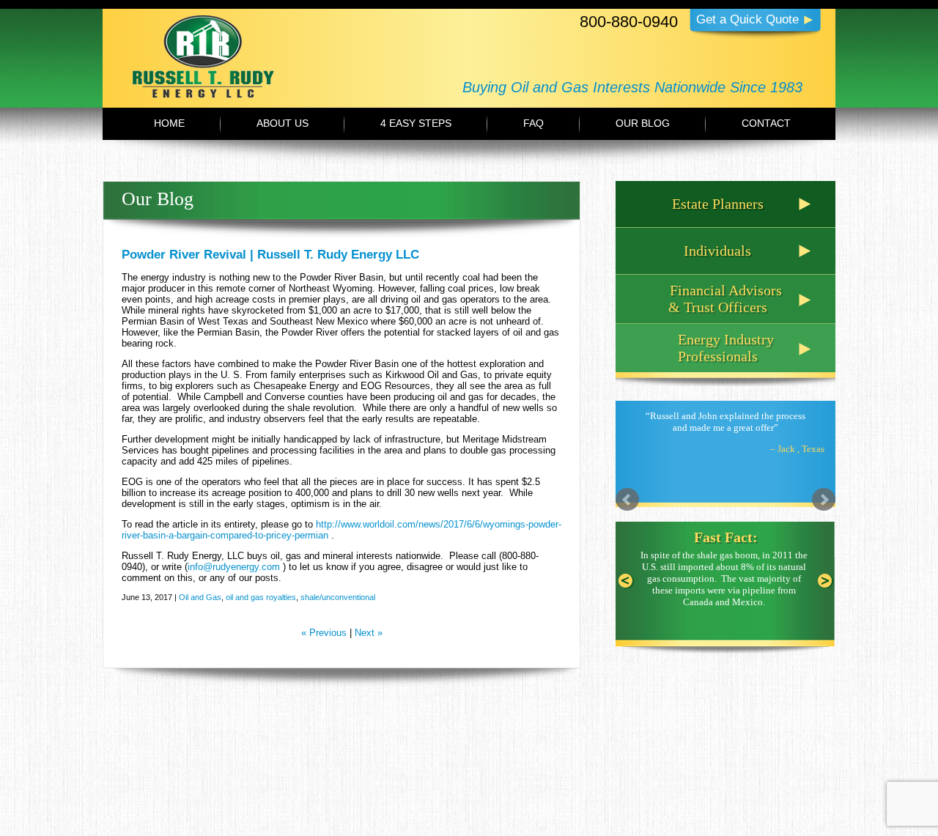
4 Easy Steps (415, 123)
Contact (766, 123)
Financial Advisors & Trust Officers (725, 298)
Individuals (717, 251)
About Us (282, 123)
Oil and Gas (200, 597)
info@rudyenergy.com (234, 566)
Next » (369, 632)
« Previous (324, 632)
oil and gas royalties (261, 597)
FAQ (533, 123)
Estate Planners (718, 204)
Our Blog (643, 123)
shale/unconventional (337, 597)
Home (169, 123)
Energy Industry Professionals (726, 347)
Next (823, 499)
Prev (627, 499)
